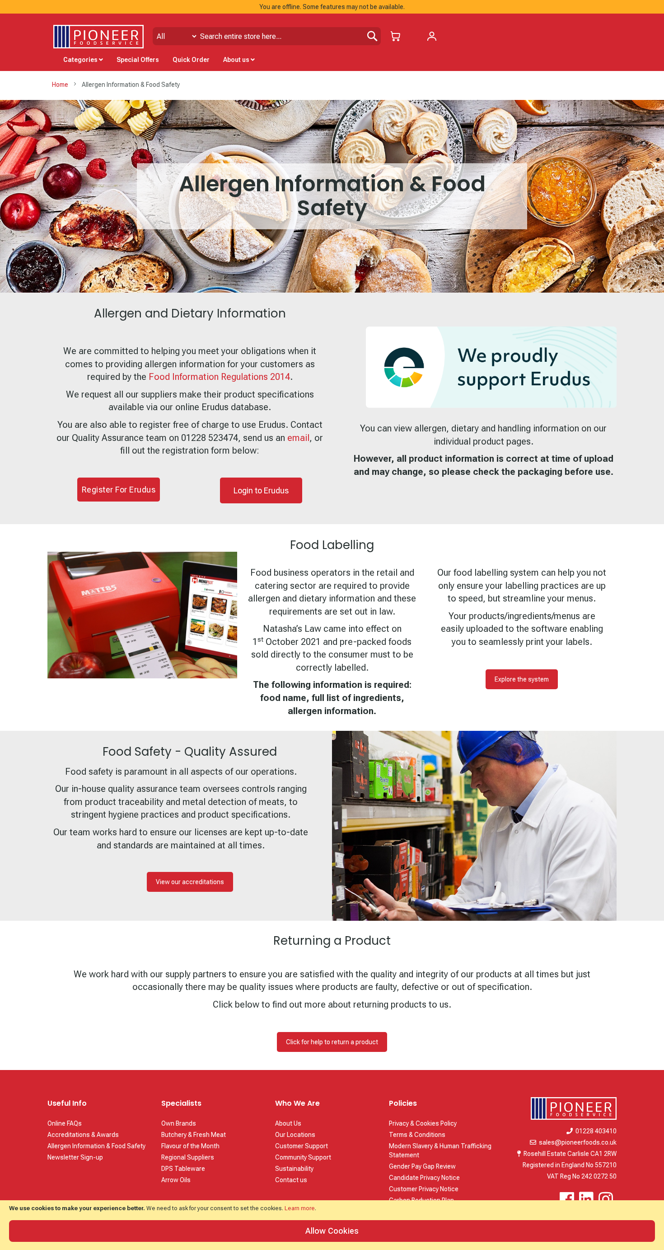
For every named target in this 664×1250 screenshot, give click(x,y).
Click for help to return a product (332, 1042)
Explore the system (522, 679)
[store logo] (98, 36)
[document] (332, 1225)
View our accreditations (190, 881)
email (298, 437)
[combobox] (267, 36)
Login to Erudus (261, 490)
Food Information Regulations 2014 (219, 376)
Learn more (300, 1208)
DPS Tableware (183, 1168)
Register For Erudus (119, 489)
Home (61, 84)
